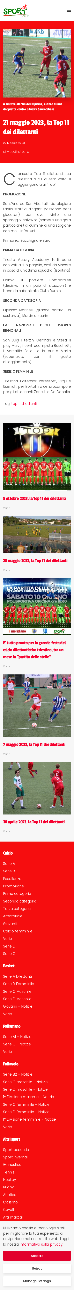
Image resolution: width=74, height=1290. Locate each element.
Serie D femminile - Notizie (26, 1111)
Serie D (9, 946)
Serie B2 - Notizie (17, 1074)
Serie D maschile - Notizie (25, 1089)
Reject (37, 1268)
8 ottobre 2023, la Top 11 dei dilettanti (34, 498)
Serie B (9, 871)
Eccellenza (12, 878)
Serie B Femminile (18, 983)
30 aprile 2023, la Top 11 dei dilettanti (34, 822)
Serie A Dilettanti (17, 976)
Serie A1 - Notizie (17, 1036)
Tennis (8, 1172)
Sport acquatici (16, 1149)
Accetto (37, 1256)
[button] (69, 10)
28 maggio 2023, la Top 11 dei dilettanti (35, 560)
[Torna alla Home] (16, 10)
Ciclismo (10, 1202)
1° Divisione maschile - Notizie (28, 1096)
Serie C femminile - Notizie (26, 1104)
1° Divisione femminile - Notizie (29, 1119)
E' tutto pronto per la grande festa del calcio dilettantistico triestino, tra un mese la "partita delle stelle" (34, 649)
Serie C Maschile (17, 991)
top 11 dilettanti (24, 403)
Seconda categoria (19, 901)
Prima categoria (17, 893)
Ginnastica (12, 1164)
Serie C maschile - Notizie (25, 1082)
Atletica (9, 1194)
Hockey (9, 1179)
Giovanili (10, 923)
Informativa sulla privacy (41, 1244)
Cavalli (8, 1209)
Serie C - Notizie (17, 1044)
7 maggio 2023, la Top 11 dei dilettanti (34, 744)
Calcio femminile (17, 931)
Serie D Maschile (17, 998)
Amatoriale (12, 916)
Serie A (9, 863)
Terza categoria (17, 908)
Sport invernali (15, 1157)
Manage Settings (37, 1281)
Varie (7, 938)
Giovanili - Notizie (17, 1006)
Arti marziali (13, 1217)
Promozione (13, 886)
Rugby (8, 1187)
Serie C (9, 953)
